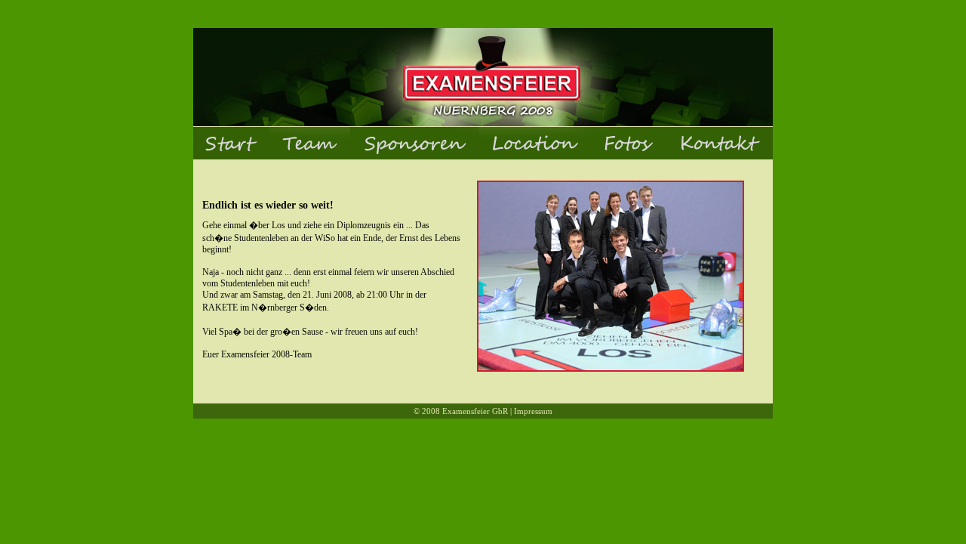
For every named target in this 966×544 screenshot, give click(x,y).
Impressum (533, 411)
